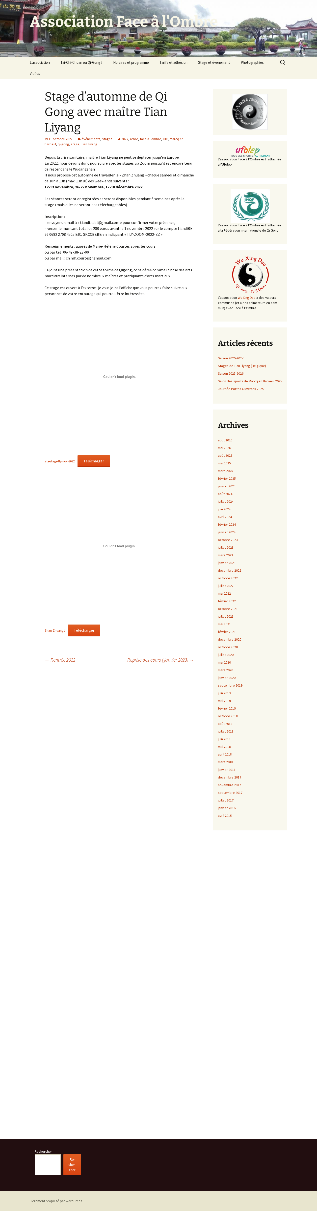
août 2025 (225, 455)
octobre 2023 (228, 540)
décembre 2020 (229, 639)
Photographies (252, 62)
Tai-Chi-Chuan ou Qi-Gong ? (81, 62)
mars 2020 (225, 670)
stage (75, 144)
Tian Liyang (89, 144)
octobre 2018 (228, 716)
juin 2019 (224, 693)
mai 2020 (224, 662)
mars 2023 (225, 555)
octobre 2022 (228, 578)
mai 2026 (224, 448)
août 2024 (225, 494)
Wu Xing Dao (247, 297)
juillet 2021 (226, 616)
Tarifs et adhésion (173, 62)
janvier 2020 (227, 677)
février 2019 (227, 708)
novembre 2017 (229, 785)
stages (107, 139)
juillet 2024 (226, 501)
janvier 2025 (227, 486)
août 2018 (225, 723)
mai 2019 (224, 700)
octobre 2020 (228, 647)
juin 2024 (224, 509)
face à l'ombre (150, 139)
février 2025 (227, 478)
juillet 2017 (226, 800)
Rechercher (43, 1151)
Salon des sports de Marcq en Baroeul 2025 (250, 381)
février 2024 (227, 524)
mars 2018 (225, 762)
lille (165, 139)
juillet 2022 (226, 586)
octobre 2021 (228, 608)
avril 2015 (225, 815)
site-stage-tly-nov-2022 (60, 461)
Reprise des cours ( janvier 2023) (160, 660)
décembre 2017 (229, 777)
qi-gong (63, 144)
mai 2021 (224, 624)
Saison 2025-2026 (230, 373)
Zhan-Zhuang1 (55, 630)
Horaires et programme (131, 62)
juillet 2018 (226, 731)
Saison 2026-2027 (230, 358)
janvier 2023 (227, 563)
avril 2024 (225, 517)
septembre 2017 (230, 792)
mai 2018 (224, 746)
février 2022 (227, 601)
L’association (40, 62)
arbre (134, 139)
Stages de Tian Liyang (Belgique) (242, 366)
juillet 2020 (226, 654)
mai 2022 (224, 593)
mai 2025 (224, 463)
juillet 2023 (226, 547)
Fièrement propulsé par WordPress (56, 1201)
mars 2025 (225, 471)
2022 (124, 139)
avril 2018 (225, 754)
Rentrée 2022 (60, 660)
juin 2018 (224, 739)
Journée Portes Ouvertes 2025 (241, 389)
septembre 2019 (230, 685)
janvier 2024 (227, 532)
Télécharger (93, 460)
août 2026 (225, 440)
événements (90, 139)
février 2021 (227, 631)
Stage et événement (214, 62)
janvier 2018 (227, 769)
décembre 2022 (229, 570)
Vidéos (35, 73)
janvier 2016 (227, 808)
